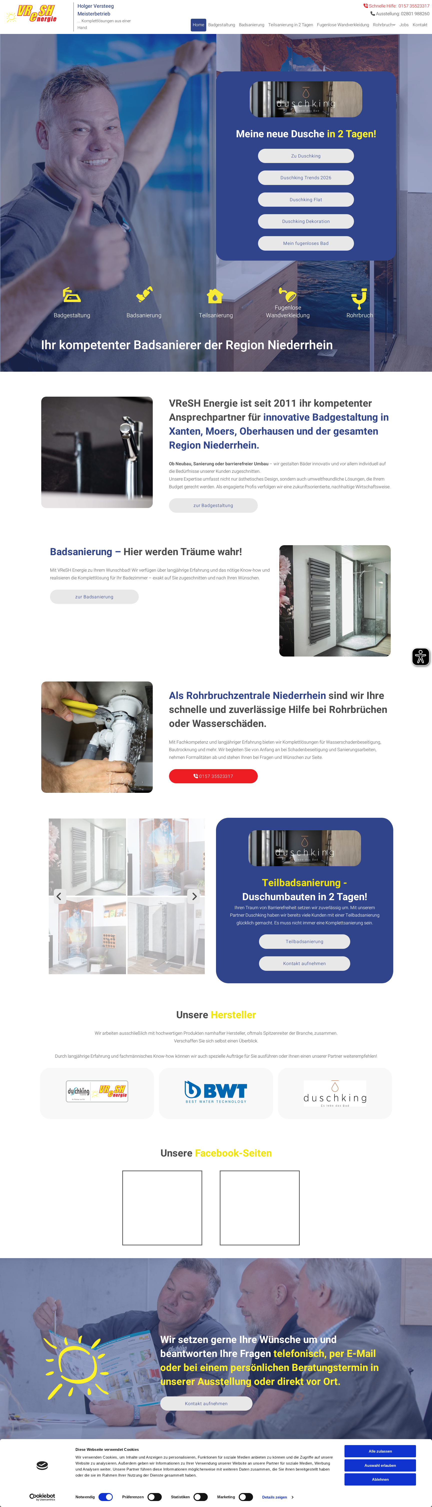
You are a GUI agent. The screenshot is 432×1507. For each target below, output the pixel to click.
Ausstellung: (402, 13)
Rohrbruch (382, 25)
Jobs (404, 25)
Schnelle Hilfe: (397, 6)
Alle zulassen (380, 1451)
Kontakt (420, 25)
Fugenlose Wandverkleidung (343, 25)
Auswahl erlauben (380, 1465)
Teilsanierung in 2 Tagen (290, 25)
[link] (384, 25)
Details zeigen (274, 1497)
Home (198, 25)
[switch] (155, 1497)
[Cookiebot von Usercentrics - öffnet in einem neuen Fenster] (42, 1497)
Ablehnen (380, 1479)
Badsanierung (251, 25)
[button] (306, 156)
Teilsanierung (216, 315)
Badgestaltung (221, 25)
